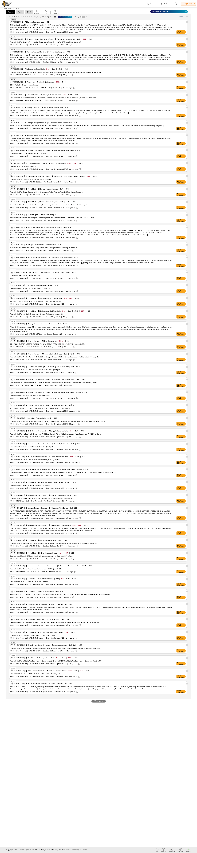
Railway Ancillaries (33, 107)
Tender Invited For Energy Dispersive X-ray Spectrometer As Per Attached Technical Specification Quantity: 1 (46, 192)
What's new (167, 4)
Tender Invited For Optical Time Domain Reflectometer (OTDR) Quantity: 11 (35, 569)
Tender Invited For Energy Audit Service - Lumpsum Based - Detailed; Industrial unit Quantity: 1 (42, 498)
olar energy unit (47, 17)
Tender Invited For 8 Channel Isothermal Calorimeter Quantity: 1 (31, 447)
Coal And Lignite (32, 95)
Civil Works (31, 591)
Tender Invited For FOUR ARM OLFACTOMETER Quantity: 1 (31, 395)
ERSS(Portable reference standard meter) (24, 85)
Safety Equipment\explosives (37, 469)
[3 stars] (27, 17)
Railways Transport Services (36, 52)
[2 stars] (25, 17)
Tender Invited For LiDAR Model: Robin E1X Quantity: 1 (28, 153)
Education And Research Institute (39, 150)
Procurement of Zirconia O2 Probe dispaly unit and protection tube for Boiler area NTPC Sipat (41, 556)
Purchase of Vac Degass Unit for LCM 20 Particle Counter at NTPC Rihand (35, 301)
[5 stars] (31, 17)
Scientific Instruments (35, 367)
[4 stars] (29, 17)
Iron (29, 245)
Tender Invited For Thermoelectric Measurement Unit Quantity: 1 (31, 179)
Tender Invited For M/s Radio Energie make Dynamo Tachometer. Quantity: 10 (36, 314)
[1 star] (23, 17)
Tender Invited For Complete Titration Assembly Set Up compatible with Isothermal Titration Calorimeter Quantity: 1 (48, 205)
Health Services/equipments (37, 431)
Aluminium (31, 579)
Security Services (34, 341)
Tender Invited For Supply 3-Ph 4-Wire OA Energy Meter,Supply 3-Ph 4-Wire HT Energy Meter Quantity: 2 (45, 42)
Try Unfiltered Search (65, 17)
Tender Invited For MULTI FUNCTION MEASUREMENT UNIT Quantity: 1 (35, 370)
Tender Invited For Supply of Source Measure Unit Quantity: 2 (30, 485)
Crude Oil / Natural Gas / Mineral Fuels (40, 39)
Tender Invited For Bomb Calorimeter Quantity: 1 (26, 275)
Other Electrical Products (36, 671)
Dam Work (31, 658)
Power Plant (31, 82)
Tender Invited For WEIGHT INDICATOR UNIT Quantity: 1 (29, 582)
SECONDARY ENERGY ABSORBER (23, 166)
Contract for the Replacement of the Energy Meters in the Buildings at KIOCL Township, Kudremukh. (43, 248)
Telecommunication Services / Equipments (42, 566)
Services (153, 4)
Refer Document (21, 32)
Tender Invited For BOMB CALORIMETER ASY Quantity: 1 (30, 288)
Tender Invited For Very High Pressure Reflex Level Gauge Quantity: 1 (33, 635)
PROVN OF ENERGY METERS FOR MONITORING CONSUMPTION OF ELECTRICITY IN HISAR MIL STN (47, 344)
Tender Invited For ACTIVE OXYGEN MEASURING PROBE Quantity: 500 (35, 674)
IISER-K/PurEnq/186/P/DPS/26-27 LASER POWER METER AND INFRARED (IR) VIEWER (41, 408)
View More (98, 701)
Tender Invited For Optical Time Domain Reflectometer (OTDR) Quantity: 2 (35, 460)
